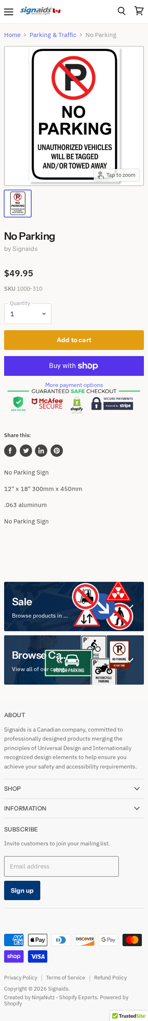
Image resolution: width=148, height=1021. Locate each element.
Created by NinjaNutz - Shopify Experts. (51, 997)
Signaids (24, 248)
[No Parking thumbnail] (18, 203)
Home (12, 34)
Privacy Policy (20, 977)
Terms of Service (65, 977)
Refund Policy (110, 977)
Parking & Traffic (53, 34)
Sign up (22, 890)
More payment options (74, 385)
